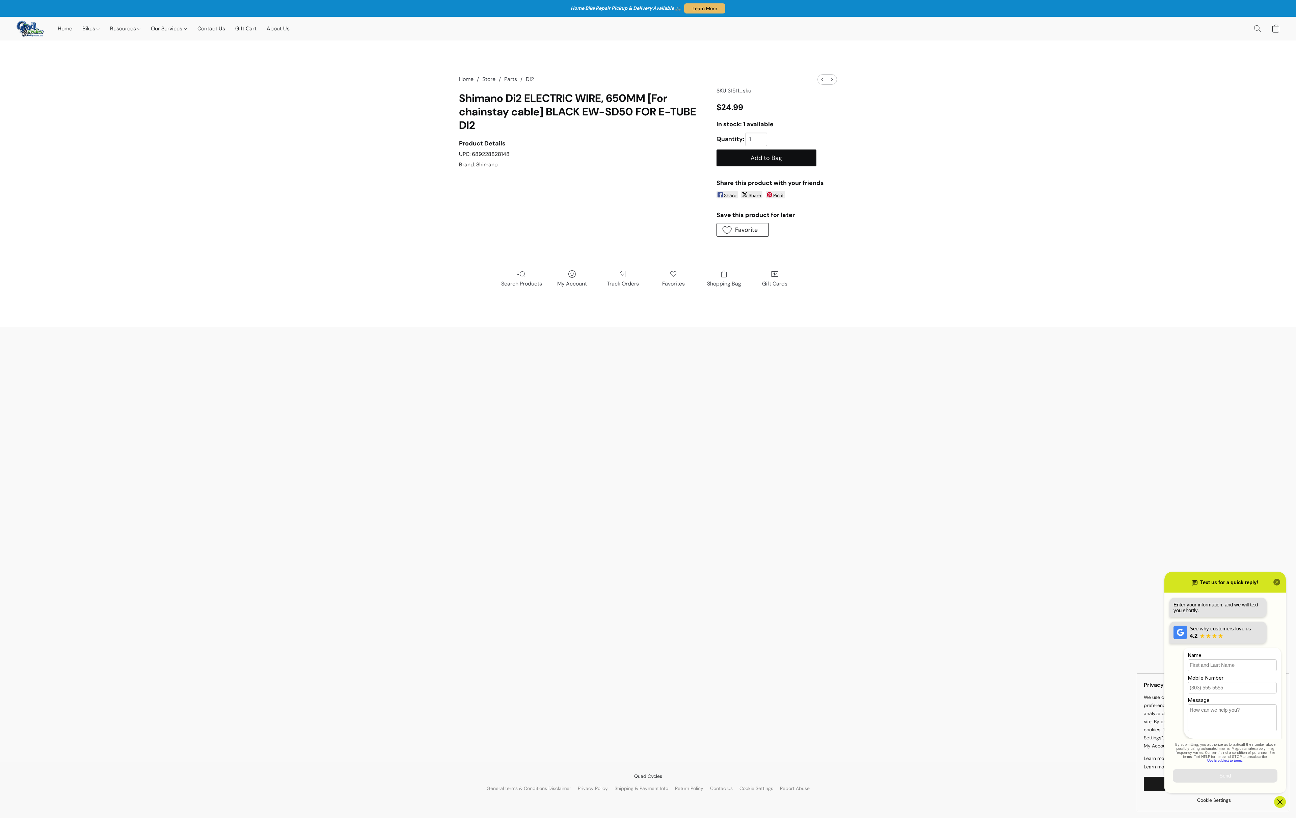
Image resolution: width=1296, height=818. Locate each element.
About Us (278, 28)
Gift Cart (245, 28)
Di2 (530, 79)
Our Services (167, 28)
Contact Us (211, 28)
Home (65, 28)
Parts (510, 79)
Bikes (89, 28)
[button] (704, 8)
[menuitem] (822, 79)
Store (488, 79)
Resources (123, 28)
